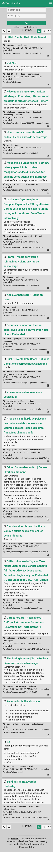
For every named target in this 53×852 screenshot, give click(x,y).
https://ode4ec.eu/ (13, 82)
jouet (6, 727)
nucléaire (23, 450)
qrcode (10, 145)
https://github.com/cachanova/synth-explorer (24, 247)
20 (39, 31)
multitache (19, 372)
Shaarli (14, 838)
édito (13, 508)
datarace (23, 374)
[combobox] (26, 15)
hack (32, 638)
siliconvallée (41, 543)
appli (14, 307)
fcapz (20, 600)
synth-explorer (13, 236)
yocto (9, 338)
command (22, 766)
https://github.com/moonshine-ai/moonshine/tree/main (28, 190)
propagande (12, 450)
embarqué (31, 372)
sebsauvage (21, 686)
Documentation (27, 847)
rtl (31, 236)
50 (44, 31)
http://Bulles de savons (15, 732)
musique (22, 806)
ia (7, 543)
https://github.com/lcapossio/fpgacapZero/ (23, 608)
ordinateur (22, 638)
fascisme (20, 115)
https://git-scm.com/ (14, 772)
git (8, 766)
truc (13, 766)
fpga (23, 74)
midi (31, 806)
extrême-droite (24, 112)
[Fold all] (9, 31)
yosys (24, 236)
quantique (8, 341)
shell (31, 766)
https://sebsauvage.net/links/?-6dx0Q (21, 692)
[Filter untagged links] (4, 31)
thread (9, 372)
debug (40, 600)
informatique (16, 543)
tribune (31, 401)
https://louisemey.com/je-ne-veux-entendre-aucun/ (26, 409)
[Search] (26, 23)
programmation (10, 374)
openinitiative (33, 74)
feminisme (11, 401)
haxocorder (11, 806)
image (17, 145)
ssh (30, 338)
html (19, 45)
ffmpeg (10, 277)
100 (49, 31)
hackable (22, 508)
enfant (15, 724)
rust (17, 277)
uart (33, 600)
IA (8, 508)
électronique (9, 809)
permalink (27, 689)
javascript (11, 45)
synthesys (8, 239)
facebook (37, 112)
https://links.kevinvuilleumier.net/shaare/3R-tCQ (25, 315)
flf (17, 74)
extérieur (25, 724)
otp (8, 307)
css (26, 45)
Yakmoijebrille (12, 3)
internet (10, 686)
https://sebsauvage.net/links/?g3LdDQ (21, 153)
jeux (8, 724)
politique (21, 401)
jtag (27, 600)
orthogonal (8, 641)
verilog (18, 239)
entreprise (29, 543)
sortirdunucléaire (37, 450)
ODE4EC (10, 74)
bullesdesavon (38, 724)
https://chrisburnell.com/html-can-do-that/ (23, 53)
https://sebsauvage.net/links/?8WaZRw (22, 285)
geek (39, 638)
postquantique (20, 338)
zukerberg (8, 115)
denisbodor (33, 508)
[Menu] (50, 4)
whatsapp (11, 112)
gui (40, 236)
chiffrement (40, 338)
